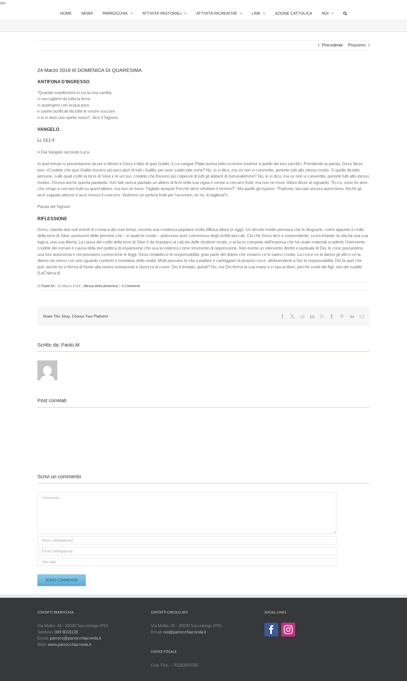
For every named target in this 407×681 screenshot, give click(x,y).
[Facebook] (271, 629)
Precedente (332, 45)
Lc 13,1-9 (45, 140)
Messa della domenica (101, 286)
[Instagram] (288, 629)
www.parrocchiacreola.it (69, 644)
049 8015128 (66, 632)
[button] (331, 13)
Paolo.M (48, 286)
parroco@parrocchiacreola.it (75, 638)
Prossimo (356, 45)
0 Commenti (131, 286)
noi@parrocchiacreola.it (184, 632)
